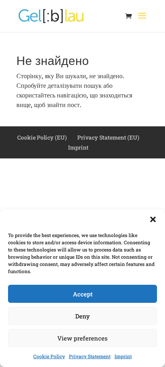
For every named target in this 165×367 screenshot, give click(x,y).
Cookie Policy (49, 356)
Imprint (123, 356)
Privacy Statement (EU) (108, 137)
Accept (83, 294)
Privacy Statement (90, 356)
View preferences (82, 338)
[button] (153, 219)
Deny (82, 316)
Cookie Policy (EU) (42, 137)
